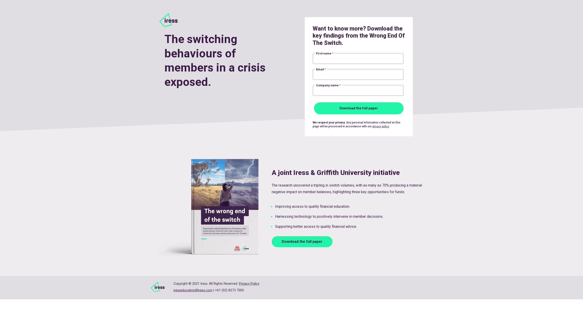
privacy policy (380, 126)
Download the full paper (302, 241)
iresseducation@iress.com (193, 290)
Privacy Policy (249, 284)
